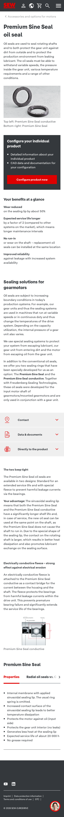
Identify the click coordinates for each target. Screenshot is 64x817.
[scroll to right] (59, 677)
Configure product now (32, 179)
